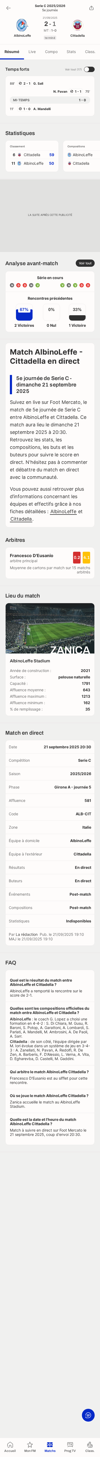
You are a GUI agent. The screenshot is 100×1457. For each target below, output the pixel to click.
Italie (86, 827)
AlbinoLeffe (63, 511)
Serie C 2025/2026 (50, 5)
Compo (51, 51)
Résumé (12, 51)
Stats (71, 51)
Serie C (84, 760)
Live (32, 51)
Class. (90, 51)
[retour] (8, 8)
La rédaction (27, 934)
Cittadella (21, 519)
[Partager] (91, 8)
